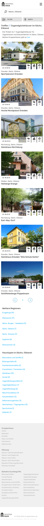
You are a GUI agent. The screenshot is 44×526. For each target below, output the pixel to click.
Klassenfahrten (29, 482)
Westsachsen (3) (8, 345)
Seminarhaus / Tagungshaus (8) (15, 404)
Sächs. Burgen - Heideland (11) (14, 323)
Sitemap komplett (8, 466)
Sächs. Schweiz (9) (9, 334)
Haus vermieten (8, 439)
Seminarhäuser (29, 493)
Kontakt (5, 436)
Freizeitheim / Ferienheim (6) (13, 369)
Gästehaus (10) (8, 373)
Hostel (4, 495)
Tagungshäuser (29, 495)
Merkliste (5, 433)
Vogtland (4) (7, 339)
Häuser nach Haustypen (11, 460)
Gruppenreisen (7, 490)
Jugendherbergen (30, 477)
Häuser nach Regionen (10, 455)
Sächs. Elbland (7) (9, 329)
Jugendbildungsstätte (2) (12, 381)
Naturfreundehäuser (31, 485)
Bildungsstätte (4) (9, 362)
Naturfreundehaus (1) (10, 393)
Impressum (6, 441)
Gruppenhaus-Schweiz (10, 487)
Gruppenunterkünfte (9, 493)
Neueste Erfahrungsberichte (12, 463)
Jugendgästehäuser (31, 474)
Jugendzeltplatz (29, 479)
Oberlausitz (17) (8, 318)
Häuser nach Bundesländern (12, 452)
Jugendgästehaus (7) (10, 385)
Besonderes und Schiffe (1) (12, 358)
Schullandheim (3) (9, 397)
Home (4, 431)
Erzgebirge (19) (8, 313)
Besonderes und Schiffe (11, 482)
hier (28, 37)
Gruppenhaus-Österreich (11, 485)
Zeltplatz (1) (6, 412)
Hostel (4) (6, 377)
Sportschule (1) (8, 408)
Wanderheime (7, 479)
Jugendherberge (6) (10, 389)
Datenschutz (6, 444)
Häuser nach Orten (9, 458)
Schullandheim (29, 487)
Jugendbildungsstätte (10, 498)
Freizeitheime (7, 477)
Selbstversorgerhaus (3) (11, 401)
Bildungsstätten (8, 474)
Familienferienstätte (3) (11, 365)
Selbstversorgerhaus (31, 490)
